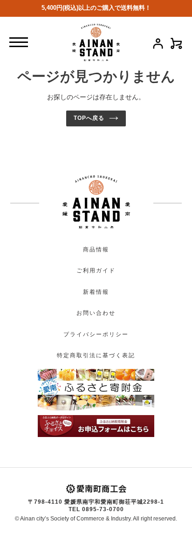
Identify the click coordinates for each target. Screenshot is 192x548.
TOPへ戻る (89, 118)
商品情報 (96, 249)
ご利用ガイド (96, 270)
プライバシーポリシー (96, 334)
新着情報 (96, 292)
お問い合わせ (96, 313)
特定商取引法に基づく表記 (96, 355)
